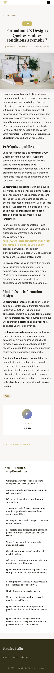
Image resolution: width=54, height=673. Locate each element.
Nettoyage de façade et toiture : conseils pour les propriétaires (25, 598)
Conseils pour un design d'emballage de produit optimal (25, 552)
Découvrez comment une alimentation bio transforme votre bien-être (26, 562)
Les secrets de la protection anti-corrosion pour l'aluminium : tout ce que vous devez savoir (26, 532)
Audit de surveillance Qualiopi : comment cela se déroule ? (26, 491)
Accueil (6, 15)
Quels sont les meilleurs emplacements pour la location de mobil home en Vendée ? (26, 609)
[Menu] (48, 2)
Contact (25, 657)
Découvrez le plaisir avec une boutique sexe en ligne (25, 500)
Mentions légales (10, 657)
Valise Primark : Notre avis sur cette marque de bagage (23, 543)
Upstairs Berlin (13, 648)
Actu (14, 15)
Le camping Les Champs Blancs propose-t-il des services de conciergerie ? (27, 583)
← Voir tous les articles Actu (17, 444)
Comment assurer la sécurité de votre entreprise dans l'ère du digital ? (24, 482)
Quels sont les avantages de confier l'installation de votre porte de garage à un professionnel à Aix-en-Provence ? (26, 621)
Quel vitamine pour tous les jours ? (23, 591)
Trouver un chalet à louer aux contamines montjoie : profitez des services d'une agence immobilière (26, 511)
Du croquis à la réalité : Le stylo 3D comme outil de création (27, 522)
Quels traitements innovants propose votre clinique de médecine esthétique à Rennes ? (26, 572)
